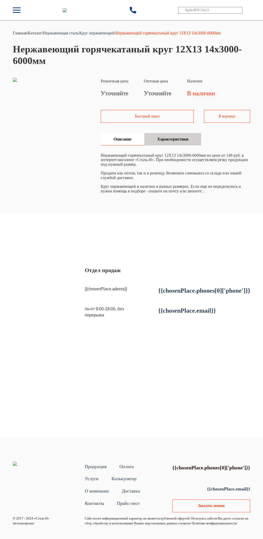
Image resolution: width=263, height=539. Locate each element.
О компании (97, 491)
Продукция (96, 466)
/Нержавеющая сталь (60, 33)
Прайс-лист (128, 503)
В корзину (227, 116)
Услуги (92, 478)
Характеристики (172, 139)
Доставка (131, 491)
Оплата (126, 466)
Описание (123, 139)
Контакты (94, 503)
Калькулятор (123, 478)
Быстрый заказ (147, 116)
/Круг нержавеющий (96, 33)
